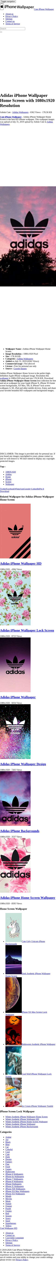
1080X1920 (10, 472)
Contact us (10, 21)
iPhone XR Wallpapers (15, 1189)
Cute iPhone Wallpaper (44, 9)
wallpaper (4, 378)
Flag (7, 1164)
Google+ (27, 489)
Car (7, 1147)
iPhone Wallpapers (13, 1184)
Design (8, 1159)
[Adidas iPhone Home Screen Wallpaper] (15, 892)
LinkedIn (35, 489)
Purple (8, 1208)
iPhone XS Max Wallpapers (17, 1191)
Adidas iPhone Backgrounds (19, 831)
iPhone (8, 479)
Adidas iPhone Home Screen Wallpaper (27, 897)
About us (9, 14)
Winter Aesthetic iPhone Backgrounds (21, 1126)
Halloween (10, 1171)
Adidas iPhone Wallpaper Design (23, 764)
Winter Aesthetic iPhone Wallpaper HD (22, 1119)
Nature (8, 1203)
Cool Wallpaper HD (8, 1228)
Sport (7, 1221)
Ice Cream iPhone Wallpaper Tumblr (37, 1106)
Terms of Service (12, 24)
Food (7, 1167)
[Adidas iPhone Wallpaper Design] (15, 758)
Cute (7, 1154)
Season (8, 1216)
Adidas (8, 474)
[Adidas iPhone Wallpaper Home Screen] (28, 236)
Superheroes (10, 1223)
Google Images (20, 368)
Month (8, 1196)
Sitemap (8, 19)
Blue (7, 1144)
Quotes (8, 1211)
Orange (8, 1206)
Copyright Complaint (14, 1238)
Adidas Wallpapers (20, 112)
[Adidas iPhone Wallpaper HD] (15, 557)
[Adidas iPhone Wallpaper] (15, 691)
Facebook (10, 489)
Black (7, 1142)
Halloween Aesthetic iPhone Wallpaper (38, 1044)
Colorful (9, 1149)
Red (7, 1213)
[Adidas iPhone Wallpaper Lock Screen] (15, 624)
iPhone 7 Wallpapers (14, 1179)
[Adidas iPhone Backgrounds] (15, 825)
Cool (7, 1152)
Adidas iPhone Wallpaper (18, 697)
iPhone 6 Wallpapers (14, 1174)
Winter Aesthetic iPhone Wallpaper (20, 1124)
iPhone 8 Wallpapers (14, 1181)
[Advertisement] (28, 62)
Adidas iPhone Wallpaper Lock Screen (27, 630)
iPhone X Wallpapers (14, 1186)
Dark (7, 1157)
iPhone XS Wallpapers (15, 1194)
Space (8, 1218)
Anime (8, 1137)
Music (8, 1201)
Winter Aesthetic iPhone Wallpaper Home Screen (26, 1117)
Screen (8, 482)
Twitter (3, 489)
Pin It (41, 489)
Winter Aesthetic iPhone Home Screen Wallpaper (26, 1122)
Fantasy (8, 1162)
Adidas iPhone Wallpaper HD (20, 563)
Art (6, 1139)
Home (8, 477)
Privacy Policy (11, 16)
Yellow (8, 1226)
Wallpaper (9, 484)
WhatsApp (19, 489)
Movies (8, 1199)
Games (8, 1169)
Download (4, 491)
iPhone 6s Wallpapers (14, 1176)
